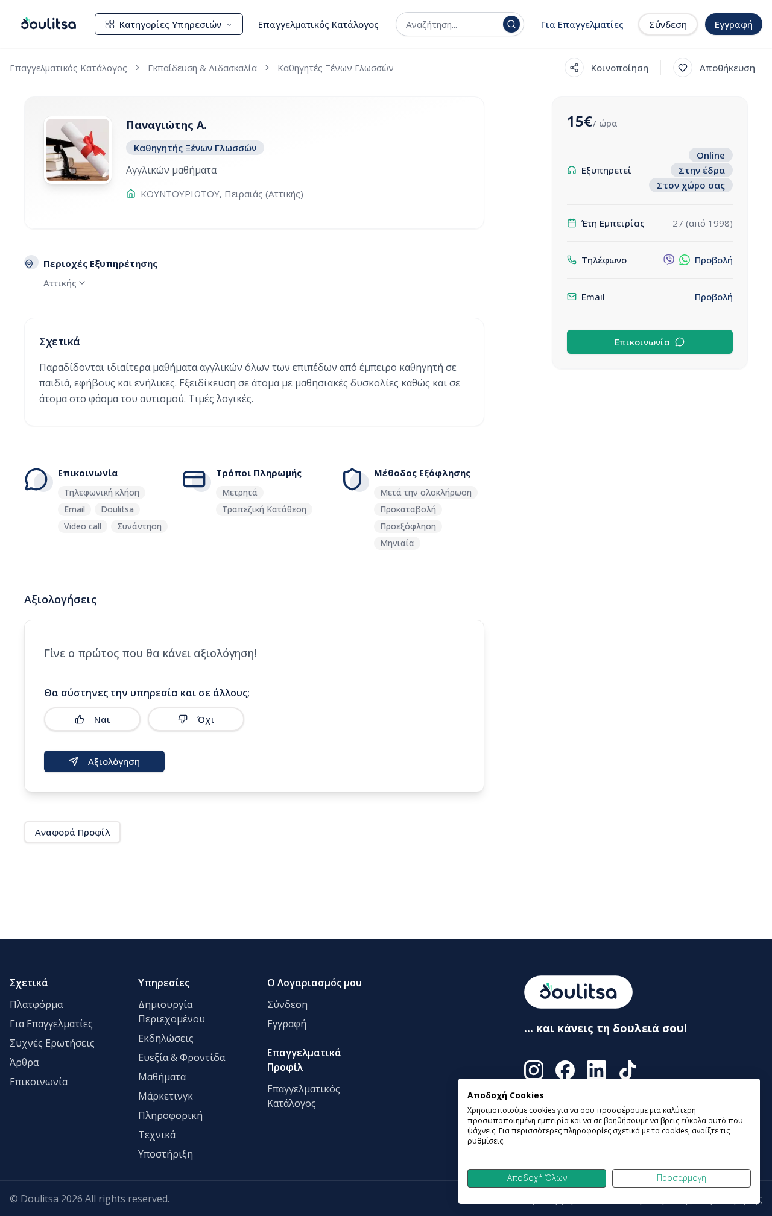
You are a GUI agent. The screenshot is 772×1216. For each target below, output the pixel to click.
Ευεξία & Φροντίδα (181, 1057)
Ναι (102, 719)
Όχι (206, 719)
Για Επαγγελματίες (582, 24)
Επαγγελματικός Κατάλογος (318, 24)
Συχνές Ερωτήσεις (52, 1043)
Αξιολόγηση (114, 761)
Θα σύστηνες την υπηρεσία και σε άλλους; (147, 692)
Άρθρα (24, 1062)
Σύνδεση (668, 24)
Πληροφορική (170, 1115)
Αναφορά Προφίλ (72, 832)
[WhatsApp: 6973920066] (684, 259)
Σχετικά (29, 982)
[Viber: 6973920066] (668, 259)
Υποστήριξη (165, 1154)
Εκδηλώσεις (166, 1038)
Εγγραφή (734, 24)
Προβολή (714, 260)
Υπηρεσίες (163, 982)
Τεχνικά (157, 1134)
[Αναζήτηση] (511, 24)
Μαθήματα (162, 1076)
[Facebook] (565, 1070)
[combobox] (452, 24)
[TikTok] (628, 1070)
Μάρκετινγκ (165, 1096)
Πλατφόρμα (36, 1004)
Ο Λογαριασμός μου (314, 982)
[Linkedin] (596, 1070)
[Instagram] (533, 1070)
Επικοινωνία (642, 342)
